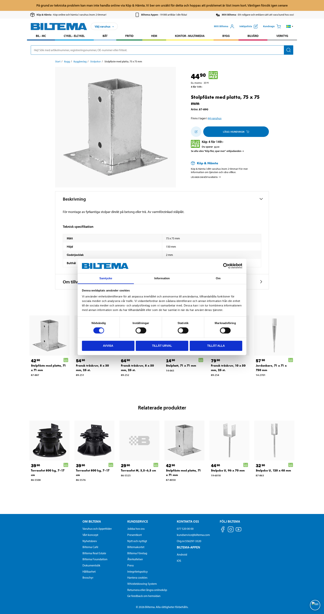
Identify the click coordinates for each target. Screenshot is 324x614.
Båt (105, 36)
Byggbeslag (80, 61)
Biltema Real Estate (94, 553)
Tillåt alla (216, 345)
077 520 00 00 (185, 528)
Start (58, 61)
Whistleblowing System (142, 584)
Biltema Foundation (94, 559)
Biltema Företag (137, 553)
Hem (154, 36)
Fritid (129, 36)
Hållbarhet (89, 571)
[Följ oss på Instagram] (231, 530)
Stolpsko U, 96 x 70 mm (228, 470)
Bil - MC (41, 36)
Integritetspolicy (137, 571)
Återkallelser (135, 559)
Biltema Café (90, 547)
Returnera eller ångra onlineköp (147, 590)
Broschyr (87, 577)
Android (182, 554)
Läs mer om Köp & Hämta (204, 177)
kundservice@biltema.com (193, 535)
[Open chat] (315, 605)
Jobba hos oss (136, 528)
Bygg (226, 36)
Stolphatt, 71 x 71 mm (181, 366)
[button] (289, 26)
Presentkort (134, 535)
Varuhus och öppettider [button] (97, 528)
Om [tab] (218, 278)
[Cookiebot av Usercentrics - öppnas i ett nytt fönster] (225, 266)
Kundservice (137, 521)
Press (130, 565)
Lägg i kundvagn (233, 131)
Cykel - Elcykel (74, 36)
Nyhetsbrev (89, 541)
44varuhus (214, 118)
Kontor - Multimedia (190, 36)
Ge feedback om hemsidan (143, 596)
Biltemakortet (135, 547)
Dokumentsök (91, 565)
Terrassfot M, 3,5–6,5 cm (138, 470)
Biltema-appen (188, 547)
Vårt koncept (90, 535)
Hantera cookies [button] (137, 577)
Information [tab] (162, 278)
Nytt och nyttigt (137, 541)
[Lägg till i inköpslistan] (196, 131)
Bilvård (253, 36)
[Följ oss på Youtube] (239, 531)
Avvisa (108, 345)
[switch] (141, 330)
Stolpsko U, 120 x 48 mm (273, 470)
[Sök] (288, 50)
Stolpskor (95, 61)
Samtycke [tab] (105, 278)
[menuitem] (41, 36)
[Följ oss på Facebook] (223, 530)
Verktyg (282, 36)
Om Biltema (91, 521)
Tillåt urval (162, 345)
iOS (179, 560)
